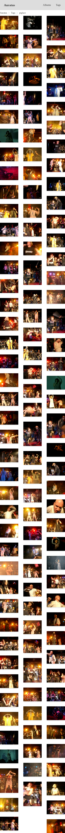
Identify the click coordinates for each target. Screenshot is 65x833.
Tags (58, 5)
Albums (47, 5)
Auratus (9, 5)
